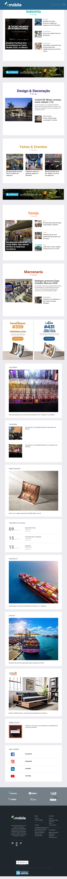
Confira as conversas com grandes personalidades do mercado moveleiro (41, 726)
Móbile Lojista (52, 834)
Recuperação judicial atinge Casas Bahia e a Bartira (52, 224)
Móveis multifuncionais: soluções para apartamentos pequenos (28, 713)
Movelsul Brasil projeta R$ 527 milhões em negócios (14, 173)
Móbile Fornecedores (53, 832)
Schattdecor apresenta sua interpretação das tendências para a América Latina (52, 48)
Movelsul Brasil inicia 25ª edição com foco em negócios (52, 173)
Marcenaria (33, 272)
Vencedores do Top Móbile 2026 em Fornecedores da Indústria (41, 445)
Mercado (45, 19)
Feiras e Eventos (47, 116)
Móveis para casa (53, 837)
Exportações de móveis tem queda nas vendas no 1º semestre (27, 606)
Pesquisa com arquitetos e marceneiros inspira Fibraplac (52, 301)
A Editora (37, 818)
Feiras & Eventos (33, 147)
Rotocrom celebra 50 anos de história (52, 34)
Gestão (45, 232)
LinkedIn (28, 768)
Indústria (33, 11)
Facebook (28, 754)
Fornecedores (47, 31)
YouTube (28, 776)
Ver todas (34, 14)
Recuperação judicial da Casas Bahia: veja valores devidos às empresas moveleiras (17, 245)
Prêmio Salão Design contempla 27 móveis (50, 119)
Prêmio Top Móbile (39, 820)
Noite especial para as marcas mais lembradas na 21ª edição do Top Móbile (32, 415)
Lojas (44, 220)
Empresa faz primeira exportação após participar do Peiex (26, 663)
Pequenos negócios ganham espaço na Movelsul (32, 173)
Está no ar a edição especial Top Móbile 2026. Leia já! (25, 513)
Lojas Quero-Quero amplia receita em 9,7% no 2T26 (51, 248)
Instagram (28, 761)
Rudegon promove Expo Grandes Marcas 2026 (47, 282)
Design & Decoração (33, 91)
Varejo (33, 213)
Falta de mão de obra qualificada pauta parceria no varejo (51, 236)
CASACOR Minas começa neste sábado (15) (48, 101)
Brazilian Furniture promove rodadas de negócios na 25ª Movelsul (51, 23)
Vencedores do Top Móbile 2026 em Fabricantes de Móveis (40, 428)
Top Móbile (51, 835)
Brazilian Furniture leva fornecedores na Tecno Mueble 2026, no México (17, 45)
